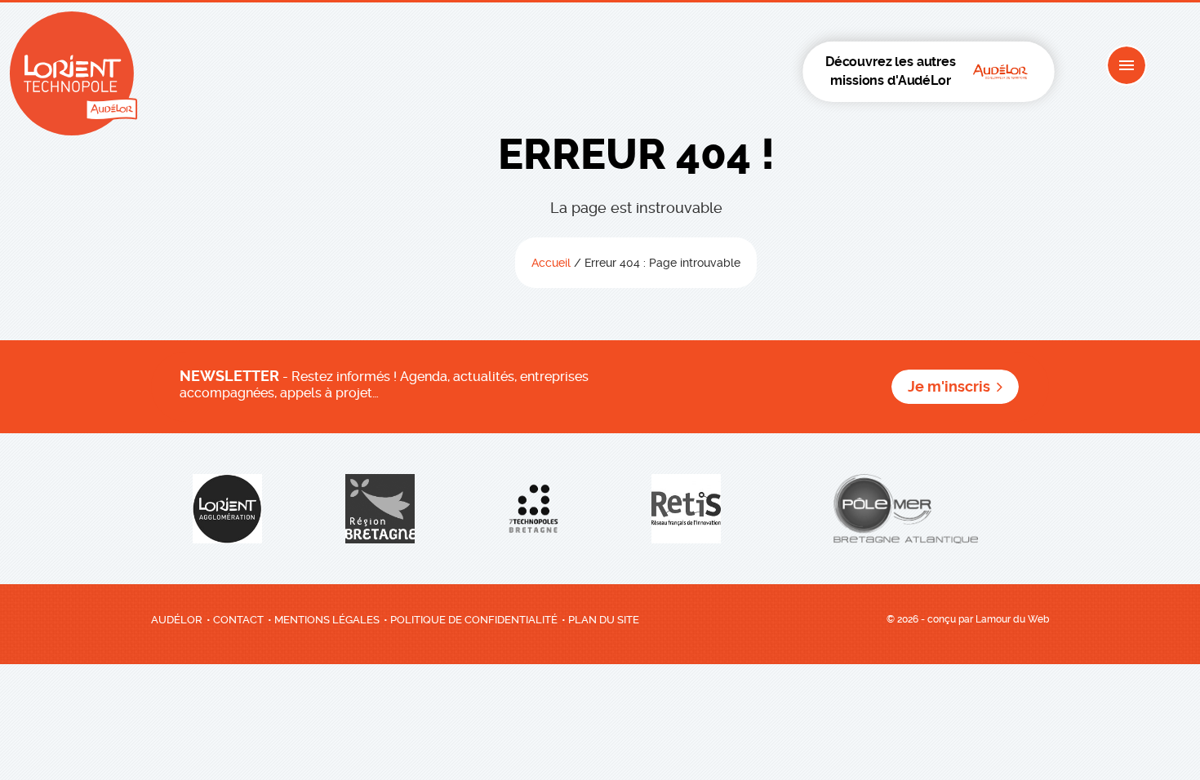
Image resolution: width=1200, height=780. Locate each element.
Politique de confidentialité (474, 620)
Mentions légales (327, 620)
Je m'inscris (949, 387)
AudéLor (176, 620)
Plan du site (603, 620)
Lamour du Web (1012, 619)
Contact (238, 620)
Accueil (551, 262)
